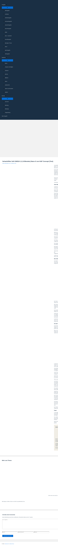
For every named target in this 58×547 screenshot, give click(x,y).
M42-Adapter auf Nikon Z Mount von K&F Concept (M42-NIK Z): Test (13, 501)
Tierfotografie (7, 53)
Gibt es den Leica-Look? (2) (52, 495)
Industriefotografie (8, 24)
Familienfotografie (8, 17)
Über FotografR (4, 116)
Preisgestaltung (7, 112)
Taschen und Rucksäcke (9, 88)
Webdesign (7, 108)
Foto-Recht (7, 101)
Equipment (4, 57)
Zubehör (6, 92)
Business (3, 95)
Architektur (7, 14)
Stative (6, 81)
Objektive (6, 77)
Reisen (6, 46)
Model (6, 32)
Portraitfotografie (8, 39)
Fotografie (3, 4)
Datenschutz (12, 543)
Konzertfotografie (8, 28)
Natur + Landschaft (8, 35)
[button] (6, 4)
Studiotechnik (7, 84)
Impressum (7, 543)
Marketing (6, 105)
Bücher (6, 63)
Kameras (6, 74)
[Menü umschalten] (7, 7)
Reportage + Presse (8, 43)
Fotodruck (6, 70)
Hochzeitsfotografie (8, 21)
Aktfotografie (7, 10)
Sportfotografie (7, 50)
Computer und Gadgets (9, 66)
